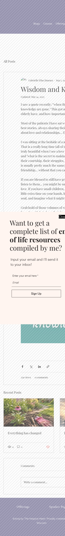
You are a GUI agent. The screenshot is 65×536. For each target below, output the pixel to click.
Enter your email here (24, 275)
